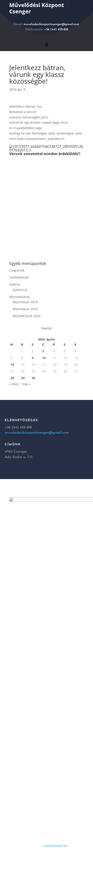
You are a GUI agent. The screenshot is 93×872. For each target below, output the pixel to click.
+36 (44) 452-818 (56, 29)
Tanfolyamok (18, 277)
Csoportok (16, 270)
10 (44, 358)
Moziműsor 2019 (25, 309)
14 (12, 364)
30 (33, 378)
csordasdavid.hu (55, 846)
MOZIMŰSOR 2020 (26, 316)
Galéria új (20, 290)
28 (12, 378)
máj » (26, 384)
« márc (14, 384)
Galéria (14, 284)
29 (23, 378)
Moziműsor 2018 (25, 302)
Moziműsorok (19, 297)
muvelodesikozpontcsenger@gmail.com (51, 24)
